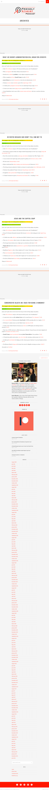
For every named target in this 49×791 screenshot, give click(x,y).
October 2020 (14, 609)
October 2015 (14, 735)
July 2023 (13, 539)
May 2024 (13, 518)
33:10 (41, 334)
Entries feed (14, 771)
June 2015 (13, 743)
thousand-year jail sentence (22, 175)
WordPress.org (15, 775)
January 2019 (14, 653)
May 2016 (13, 720)
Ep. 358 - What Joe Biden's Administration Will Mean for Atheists (28, 54)
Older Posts (44, 357)
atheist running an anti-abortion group (21, 164)
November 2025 (15, 480)
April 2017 (13, 697)
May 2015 (13, 745)
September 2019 (15, 636)
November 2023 (15, 531)
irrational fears (17, 80)
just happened (8, 71)
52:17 (34, 88)
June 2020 (13, 617)
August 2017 (14, 688)
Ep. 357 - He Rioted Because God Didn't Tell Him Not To (28, 134)
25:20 (45, 237)
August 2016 (14, 714)
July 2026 (13, 464)
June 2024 (13, 516)
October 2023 (14, 533)
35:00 (36, 243)
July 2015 (13, 741)
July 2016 (13, 716)
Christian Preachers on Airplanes (18, 454)
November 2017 (15, 682)
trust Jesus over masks (10, 331)
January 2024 (14, 527)
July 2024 (13, 514)
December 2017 (15, 680)
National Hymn (13, 161)
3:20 (41, 317)
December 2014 (15, 756)
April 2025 (13, 495)
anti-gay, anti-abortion (23, 156)
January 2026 (14, 476)
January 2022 (14, 577)
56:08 (38, 255)
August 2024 (14, 512)
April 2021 (13, 596)
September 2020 (15, 611)
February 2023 (14, 550)
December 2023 (15, 529)
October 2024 (14, 508)
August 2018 (14, 663)
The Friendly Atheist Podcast (13, 99)
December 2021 (15, 579)
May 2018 (13, 669)
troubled (10, 74)
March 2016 (14, 724)
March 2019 (14, 648)
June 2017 (13, 693)
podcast (22, 385)
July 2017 (13, 690)
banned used (12, 255)
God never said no (34, 158)
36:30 (34, 80)
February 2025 (14, 499)
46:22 (39, 250)
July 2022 (13, 564)
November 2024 (15, 506)
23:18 (18, 161)
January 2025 (14, 501)
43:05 (30, 83)
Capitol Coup (43, 233)
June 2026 (13, 466)
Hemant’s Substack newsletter (14, 63)
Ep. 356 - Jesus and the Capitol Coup (28, 215)
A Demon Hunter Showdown (17, 437)
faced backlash (12, 340)
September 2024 (15, 510)
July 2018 (13, 665)
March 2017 (14, 699)
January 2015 (14, 753)
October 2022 (14, 558)
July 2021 (13, 590)
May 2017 (13, 695)
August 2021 (14, 588)
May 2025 (13, 493)
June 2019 (13, 642)
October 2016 (14, 709)
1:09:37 (3, 92)
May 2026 (13, 468)
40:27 (6, 247)
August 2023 (14, 537)
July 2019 (13, 640)
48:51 (32, 253)
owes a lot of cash (21, 337)
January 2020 (14, 627)
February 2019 (14, 651)
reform (24, 325)
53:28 (32, 172)
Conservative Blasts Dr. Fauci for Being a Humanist (24, 303)
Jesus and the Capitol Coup (24, 218)
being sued (15, 344)
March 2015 (14, 749)
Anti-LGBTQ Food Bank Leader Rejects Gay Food (21, 450)
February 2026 (14, 474)
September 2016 (15, 711)
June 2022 (13, 567)
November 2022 (15, 556)
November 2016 (15, 707)
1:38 (9, 153)
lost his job (28, 233)
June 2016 (13, 718)
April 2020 (13, 621)
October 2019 (14, 634)
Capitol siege (25, 83)
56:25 (3, 341)
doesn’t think (16, 258)
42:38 (43, 167)
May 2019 (13, 644)
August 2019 (14, 638)
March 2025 (14, 497)
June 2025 (13, 491)
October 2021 (14, 583)
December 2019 (15, 630)
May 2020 (13, 619)
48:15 (33, 170)
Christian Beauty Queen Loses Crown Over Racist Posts (22, 446)
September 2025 (15, 485)
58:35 (34, 258)
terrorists (9, 83)
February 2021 (14, 600)
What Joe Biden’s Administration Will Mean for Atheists (24, 57)
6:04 (42, 156)
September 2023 (15, 535)
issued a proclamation (14, 334)
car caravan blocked (8, 320)
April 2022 (13, 571)
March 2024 (14, 522)
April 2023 (13, 546)
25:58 (27, 77)
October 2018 (14, 659)
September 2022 (15, 560)
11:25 (43, 320)
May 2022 (13, 569)
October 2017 (14, 684)
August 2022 (14, 562)
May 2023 (13, 543)
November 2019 (15, 632)
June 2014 (13, 758)
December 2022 (15, 554)
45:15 (36, 85)
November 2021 (15, 581)
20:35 (8, 327)
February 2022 (14, 575)
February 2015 (14, 751)
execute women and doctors (26, 91)
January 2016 (14, 728)
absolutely (15, 83)
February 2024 (14, 525)
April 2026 (13, 470)
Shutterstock (8, 95)
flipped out (10, 250)
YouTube (10, 347)
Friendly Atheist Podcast (14, 54)
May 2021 (13, 594)
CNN (24, 389)
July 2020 (13, 615)
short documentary (9, 253)
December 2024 (15, 504)
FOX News (29, 389)
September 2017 (15, 686)
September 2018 (15, 661)
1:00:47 (42, 344)
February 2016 (14, 726)
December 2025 (15, 478)
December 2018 (15, 655)
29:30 (40, 240)
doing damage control (26, 170)
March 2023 (14, 548)
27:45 (17, 331)
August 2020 (14, 613)
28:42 (37, 164)
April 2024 (13, 520)
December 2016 (15, 705)
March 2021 (14, 598)
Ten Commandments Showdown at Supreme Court (21, 441)
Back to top (45, 789)
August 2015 (14, 739)
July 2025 (13, 489)
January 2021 (14, 602)
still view (13, 77)
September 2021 (15, 585)
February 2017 (14, 701)
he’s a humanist (36, 317)
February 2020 (14, 625)
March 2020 (14, 623)
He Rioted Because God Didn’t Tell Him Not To (24, 137)
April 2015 (13, 747)
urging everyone (18, 88)
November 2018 (15, 657)
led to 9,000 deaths (37, 167)
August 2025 (14, 487)
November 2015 (15, 732)
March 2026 (14, 472)
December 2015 (15, 730)
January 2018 (14, 678)
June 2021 (13, 592)
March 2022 (14, 573)
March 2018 (14, 674)
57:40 (37, 175)
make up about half (12, 172)
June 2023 (13, 541)
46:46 (42, 337)
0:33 (27, 71)
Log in (13, 769)
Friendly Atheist (33, 383)
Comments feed (15, 773)
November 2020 (15, 606)
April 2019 (13, 646)
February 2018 (14, 676)
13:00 (40, 158)
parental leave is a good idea (22, 245)
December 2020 (15, 604)
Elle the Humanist (9, 69)
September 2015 (15, 737)
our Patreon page (28, 60)
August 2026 (14, 462)
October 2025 (14, 483)
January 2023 (14, 552)
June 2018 (13, 667)
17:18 (35, 74)
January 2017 (14, 703)
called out (14, 237)
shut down (28, 323)
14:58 (31, 323)
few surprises (10, 240)
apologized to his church (15, 85)
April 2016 (13, 722)
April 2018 (13, 672)
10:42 (3, 234)
